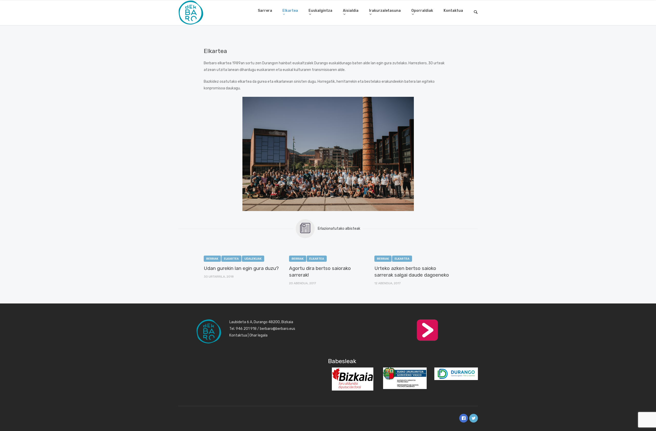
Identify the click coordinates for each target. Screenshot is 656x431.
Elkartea (290, 10)
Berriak (212, 258)
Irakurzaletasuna (385, 10)
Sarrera (265, 10)
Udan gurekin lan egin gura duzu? (241, 268)
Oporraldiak (422, 10)
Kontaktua (453, 10)
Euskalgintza (320, 10)
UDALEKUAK (253, 258)
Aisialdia (350, 10)
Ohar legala (258, 335)
